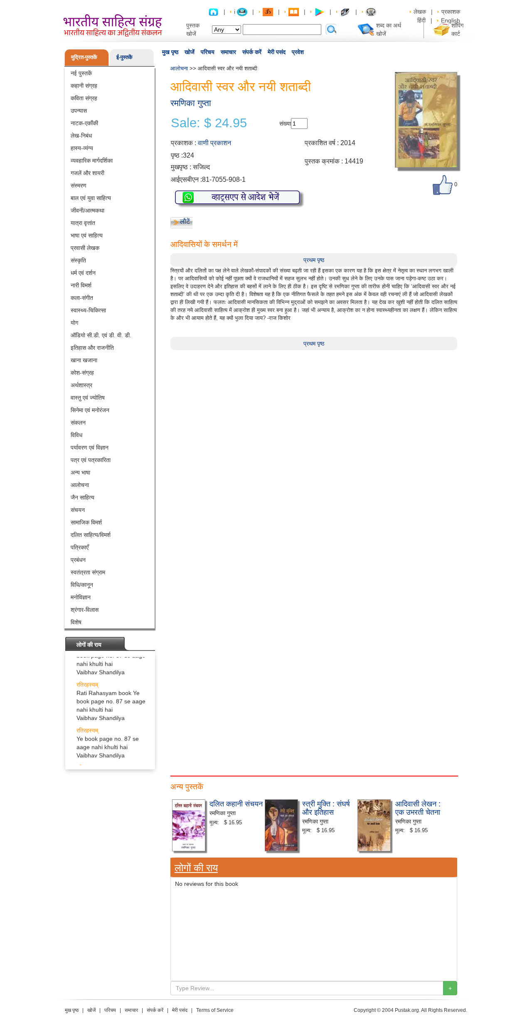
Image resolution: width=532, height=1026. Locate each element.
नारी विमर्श (81, 285)
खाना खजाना (84, 360)
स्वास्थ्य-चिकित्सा (88, 310)
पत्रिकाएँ (80, 547)
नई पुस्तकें (81, 73)
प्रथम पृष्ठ (313, 260)
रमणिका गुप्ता (190, 103)
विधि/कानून (82, 584)
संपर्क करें (251, 52)
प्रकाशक (450, 11)
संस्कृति (78, 260)
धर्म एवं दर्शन (83, 272)
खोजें (190, 52)
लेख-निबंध (81, 135)
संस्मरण (78, 185)
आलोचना (80, 485)
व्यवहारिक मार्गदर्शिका (92, 160)
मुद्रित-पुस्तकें (84, 57)
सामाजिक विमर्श (86, 522)
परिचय (207, 52)
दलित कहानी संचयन (236, 803)
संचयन (78, 510)
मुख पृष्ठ (170, 52)
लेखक (420, 11)
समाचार (228, 52)
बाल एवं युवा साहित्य (91, 198)
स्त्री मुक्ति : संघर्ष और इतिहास (326, 807)
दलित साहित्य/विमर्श (91, 535)
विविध (76, 435)
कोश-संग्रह (82, 372)
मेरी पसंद (277, 52)
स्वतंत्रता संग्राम (88, 572)
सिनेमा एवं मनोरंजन (90, 410)
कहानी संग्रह (84, 85)
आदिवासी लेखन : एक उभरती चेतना (418, 807)
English (450, 20)
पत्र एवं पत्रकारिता (91, 460)
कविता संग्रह (84, 98)
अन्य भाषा (80, 472)
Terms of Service (215, 1010)
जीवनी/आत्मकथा (87, 210)
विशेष (76, 622)
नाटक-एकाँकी (84, 123)
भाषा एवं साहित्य (87, 235)
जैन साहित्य (82, 497)
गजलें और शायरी (87, 173)
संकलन (78, 422)
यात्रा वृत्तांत (83, 223)
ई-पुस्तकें (124, 57)
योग (74, 322)
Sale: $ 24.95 (209, 123)
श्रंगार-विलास (85, 609)
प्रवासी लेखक (85, 248)
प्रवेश (298, 52)
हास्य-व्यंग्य (82, 148)
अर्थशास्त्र (81, 385)
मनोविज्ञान (81, 597)
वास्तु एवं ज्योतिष (88, 397)
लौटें (185, 221)
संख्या (285, 123)
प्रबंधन (78, 559)
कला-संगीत (82, 297)
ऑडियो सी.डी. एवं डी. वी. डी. (101, 335)
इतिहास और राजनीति (92, 347)
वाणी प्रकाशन (214, 142)
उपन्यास (79, 110)
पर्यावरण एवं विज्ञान (89, 447)
